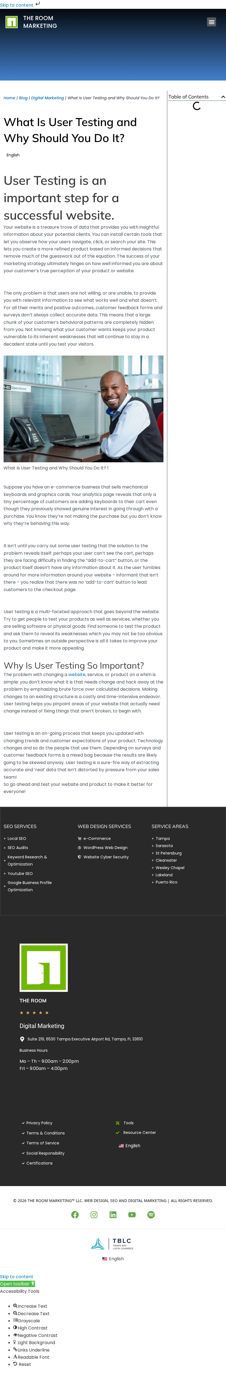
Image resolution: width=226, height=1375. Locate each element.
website (76, 674)
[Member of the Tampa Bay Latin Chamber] (113, 1243)
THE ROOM (33, 1000)
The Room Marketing (40, 22)
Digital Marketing (47, 98)
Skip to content (17, 5)
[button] (211, 21)
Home (9, 98)
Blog (23, 98)
